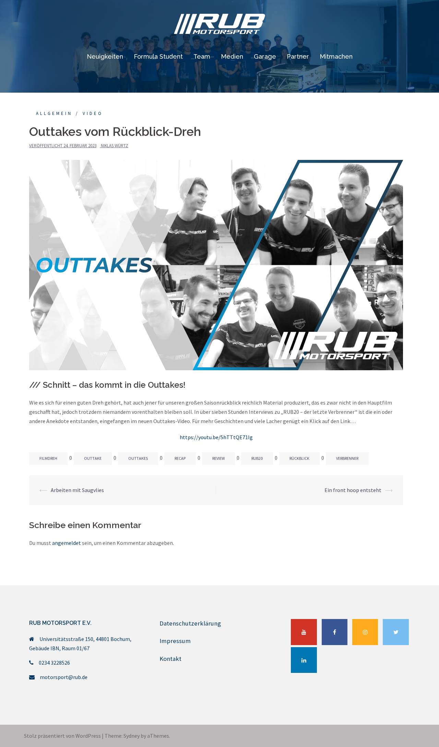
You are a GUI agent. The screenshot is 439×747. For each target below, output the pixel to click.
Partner (298, 56)
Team (201, 56)
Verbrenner (347, 458)
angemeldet (66, 542)
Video (93, 113)
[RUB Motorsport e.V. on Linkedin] (304, 660)
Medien (232, 56)
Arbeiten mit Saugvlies (77, 490)
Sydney (131, 735)
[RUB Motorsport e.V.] (219, 25)
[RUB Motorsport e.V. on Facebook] (335, 632)
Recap (180, 458)
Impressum (175, 641)
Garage (265, 56)
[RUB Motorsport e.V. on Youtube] (304, 632)
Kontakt (170, 659)
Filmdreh (48, 458)
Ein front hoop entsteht (352, 490)
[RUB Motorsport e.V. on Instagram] (365, 632)
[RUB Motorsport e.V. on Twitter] (396, 632)
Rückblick (299, 458)
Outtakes (138, 458)
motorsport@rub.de (63, 677)
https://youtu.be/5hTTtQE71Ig (216, 437)
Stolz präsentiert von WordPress (62, 735)
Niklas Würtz (114, 146)
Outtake (93, 458)
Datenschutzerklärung (190, 623)
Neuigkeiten (105, 56)
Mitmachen (336, 56)
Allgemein (54, 113)
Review (218, 458)
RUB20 (257, 458)
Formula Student (158, 56)
